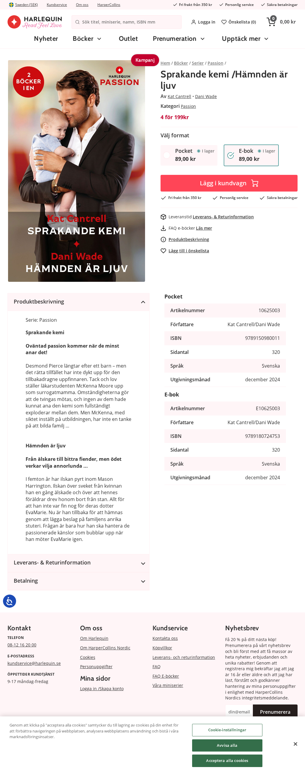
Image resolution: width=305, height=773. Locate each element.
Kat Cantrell (179, 96)
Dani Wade (206, 96)
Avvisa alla (227, 745)
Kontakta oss (165, 638)
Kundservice (57, 4)
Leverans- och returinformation (183, 657)
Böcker (83, 39)
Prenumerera (275, 712)
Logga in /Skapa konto (102, 688)
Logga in (206, 22)
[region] (152, 744)
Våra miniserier (167, 685)
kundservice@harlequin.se (34, 663)
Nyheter (46, 39)
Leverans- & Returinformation (223, 217)
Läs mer (204, 228)
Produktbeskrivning (189, 239)
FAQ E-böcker (165, 676)
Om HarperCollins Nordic (105, 648)
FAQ (156, 666)
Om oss (82, 4)
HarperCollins (108, 4)
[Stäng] (295, 744)
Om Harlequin (94, 638)
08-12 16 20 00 (21, 645)
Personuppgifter (96, 666)
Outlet (128, 39)
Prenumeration (175, 39)
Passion (188, 106)
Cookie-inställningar (227, 729)
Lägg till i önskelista (189, 250)
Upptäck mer (241, 39)
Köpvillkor (162, 648)
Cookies (87, 657)
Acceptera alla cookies (227, 760)
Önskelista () (242, 22)
